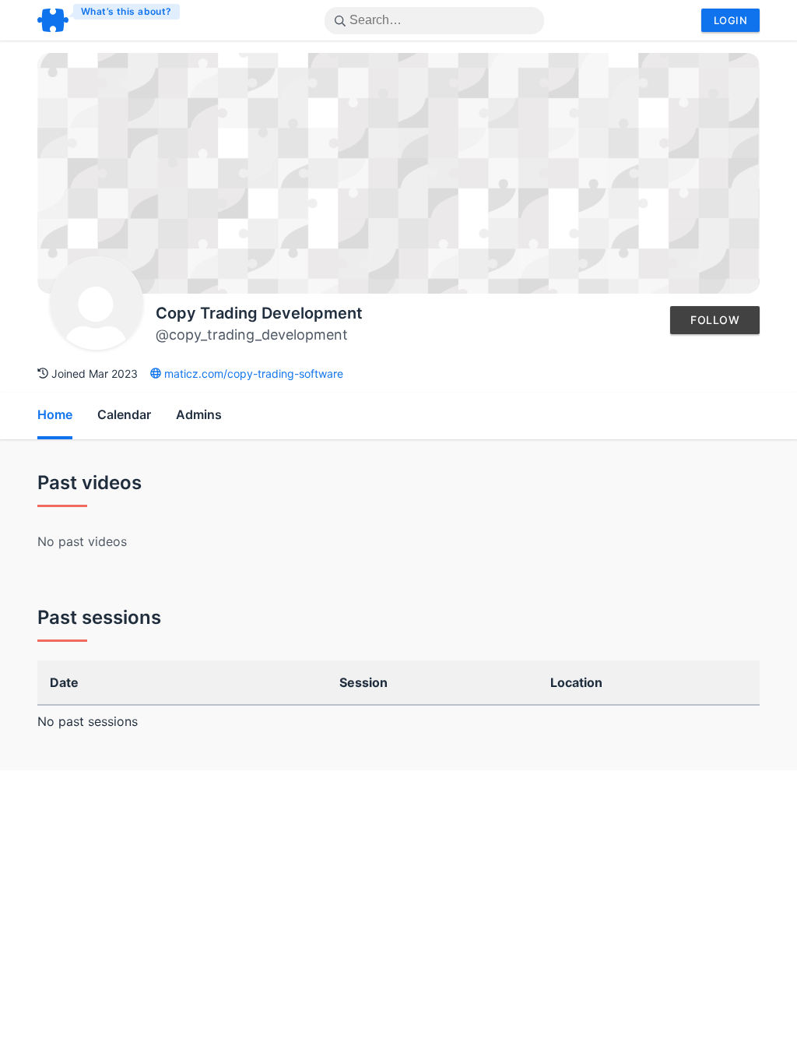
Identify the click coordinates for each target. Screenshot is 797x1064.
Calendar (124, 414)
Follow (714, 319)
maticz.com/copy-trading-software (252, 373)
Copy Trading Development (259, 313)
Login (730, 20)
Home (54, 414)
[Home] (109, 20)
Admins (199, 414)
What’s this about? (126, 11)
